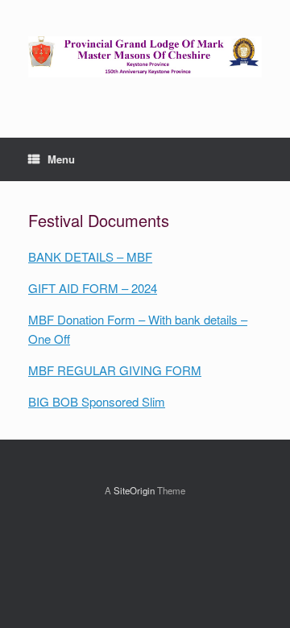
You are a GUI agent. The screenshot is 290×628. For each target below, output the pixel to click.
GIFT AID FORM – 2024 (92, 287)
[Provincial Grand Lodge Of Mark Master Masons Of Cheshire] (145, 56)
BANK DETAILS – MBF (90, 256)
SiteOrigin (134, 490)
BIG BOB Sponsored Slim (96, 401)
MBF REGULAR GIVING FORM (114, 370)
